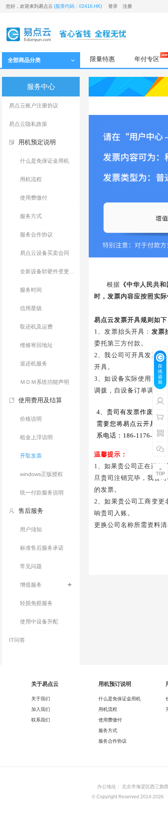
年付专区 (146, 59)
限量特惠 (102, 59)
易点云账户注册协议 (33, 105)
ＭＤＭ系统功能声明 (44, 382)
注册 (127, 6)
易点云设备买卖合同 (44, 253)
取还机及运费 (36, 326)
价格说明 (31, 419)
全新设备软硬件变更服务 (49, 271)
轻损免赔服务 (36, 603)
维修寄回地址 (36, 345)
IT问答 (17, 640)
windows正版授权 (41, 474)
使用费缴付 (33, 197)
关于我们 (40, 698)
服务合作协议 (36, 234)
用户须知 (31, 529)
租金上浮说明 (36, 437)
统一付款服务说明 (42, 492)
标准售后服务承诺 (42, 548)
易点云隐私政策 (28, 124)
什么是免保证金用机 (44, 161)
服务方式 (31, 216)
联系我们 (40, 720)
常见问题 (31, 566)
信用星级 (31, 308)
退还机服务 (33, 363)
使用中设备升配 (39, 621)
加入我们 (40, 709)
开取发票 (31, 455)
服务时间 (31, 290)
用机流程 (31, 179)
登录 (113, 6)
